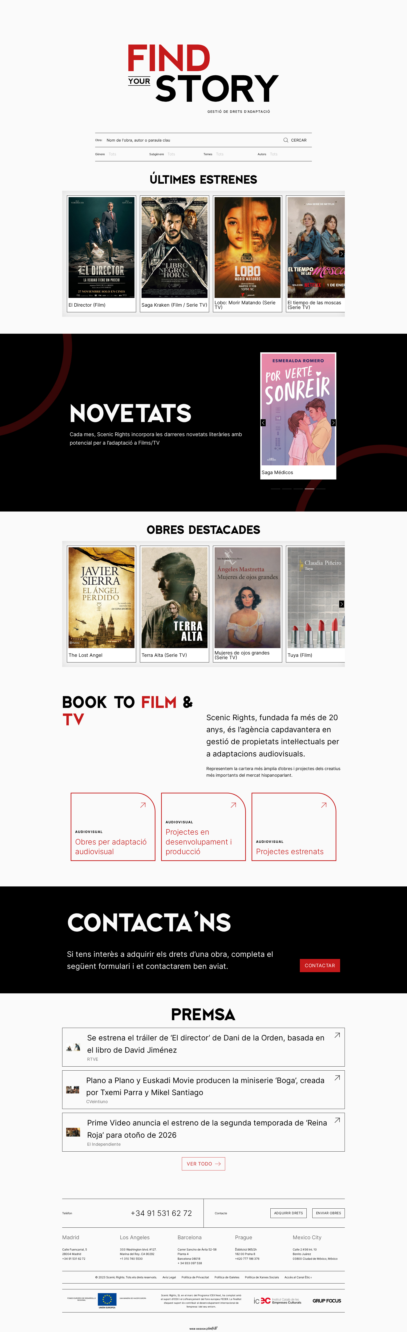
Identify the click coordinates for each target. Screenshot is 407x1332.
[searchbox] (127, 154)
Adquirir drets (288, 1213)
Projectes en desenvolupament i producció (199, 841)
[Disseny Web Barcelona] (203, 1328)
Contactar (320, 965)
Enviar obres (328, 1213)
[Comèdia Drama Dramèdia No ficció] (127, 154)
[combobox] (127, 154)
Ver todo (199, 1164)
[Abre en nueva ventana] (327, 1301)
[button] (341, 254)
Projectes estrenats (290, 851)
